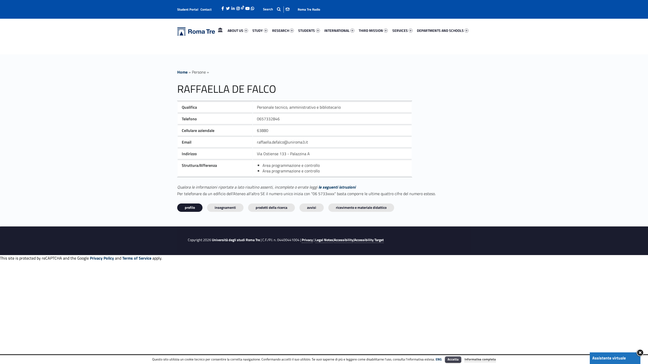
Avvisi (311, 207)
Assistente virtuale (609, 358)
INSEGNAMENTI (225, 207)
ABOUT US (235, 30)
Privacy (307, 240)
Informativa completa (480, 359)
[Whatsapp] (252, 7)
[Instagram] (238, 7)
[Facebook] (222, 7)
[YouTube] (247, 7)
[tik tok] (242, 6)
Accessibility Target (369, 240)
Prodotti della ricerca (271, 207)
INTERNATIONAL (337, 30)
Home (220, 30)
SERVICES (400, 30)
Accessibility (343, 240)
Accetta (453, 359)
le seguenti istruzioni (337, 187)
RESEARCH (280, 30)
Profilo (190, 207)
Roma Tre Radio (309, 9)
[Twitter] (228, 7)
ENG (439, 359)
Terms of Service (136, 258)
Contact (206, 9)
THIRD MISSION (371, 30)
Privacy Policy (102, 258)
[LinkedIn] (233, 7)
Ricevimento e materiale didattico (361, 207)
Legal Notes (324, 240)
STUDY (257, 30)
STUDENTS (306, 30)
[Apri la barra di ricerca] (276, 9)
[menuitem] (220, 30)
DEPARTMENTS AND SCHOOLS (440, 30)
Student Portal (187, 9)
